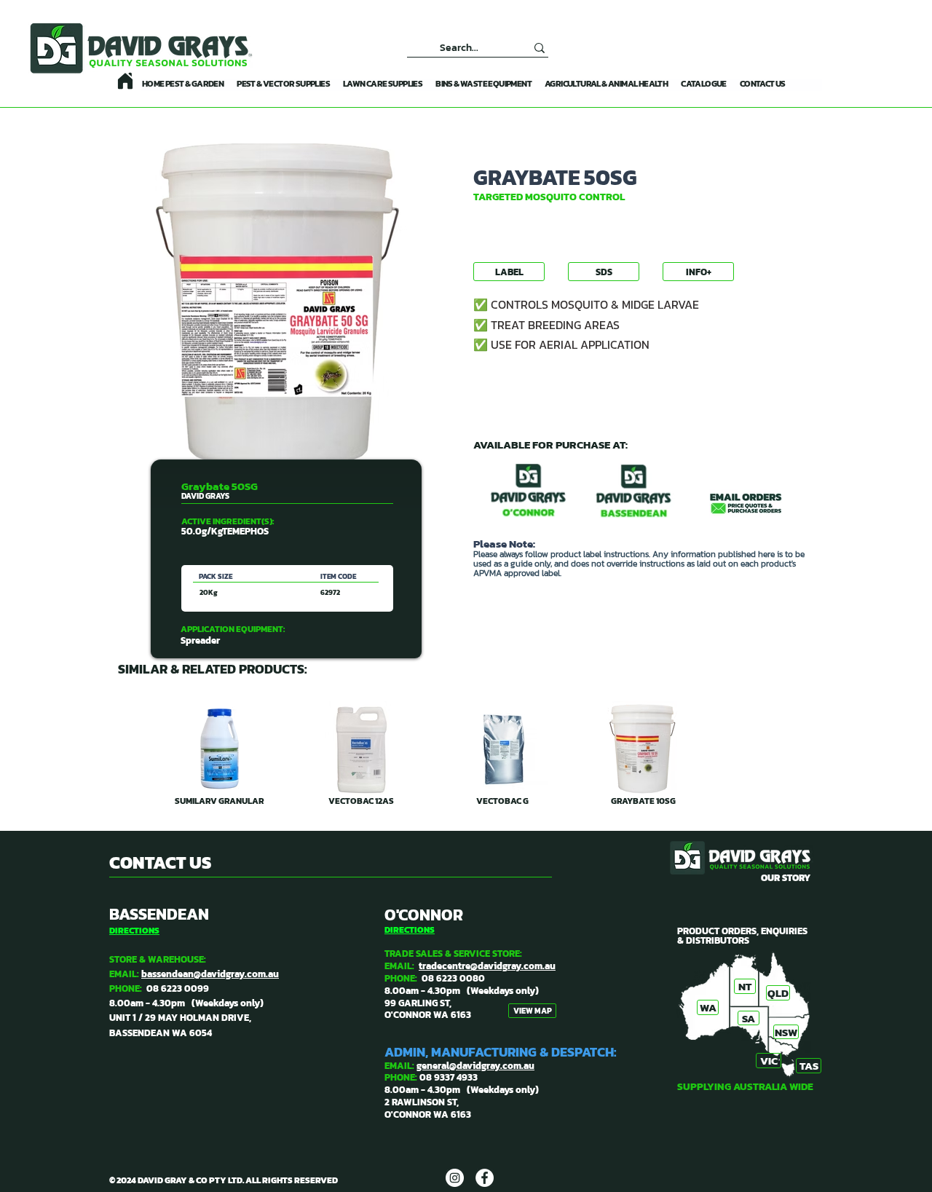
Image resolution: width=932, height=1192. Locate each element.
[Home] (125, 80)
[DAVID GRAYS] (455, 1178)
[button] (698, 271)
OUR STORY (785, 878)
